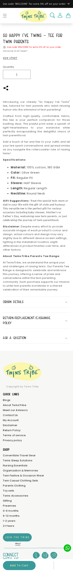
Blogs (7, 400)
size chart (10, 58)
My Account (11, 420)
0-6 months (11, 511)
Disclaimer (10, 425)
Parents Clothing (14, 485)
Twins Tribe (31, 386)
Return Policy (12, 430)
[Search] (52, 15)
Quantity (8, 67)
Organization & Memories (20, 470)
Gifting (7, 501)
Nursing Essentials (15, 465)
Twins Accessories (15, 496)
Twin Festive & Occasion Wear (23, 475)
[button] (54, 565)
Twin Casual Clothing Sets (20, 480)
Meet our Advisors (15, 410)
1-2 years (9, 521)
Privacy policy (12, 440)
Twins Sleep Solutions (18, 460)
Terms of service (14, 435)
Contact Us (10, 415)
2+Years (8, 526)
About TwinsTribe (14, 405)
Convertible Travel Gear (19, 455)
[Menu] (5, 15)
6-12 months (11, 516)
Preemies (9, 506)
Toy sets (8, 490)
